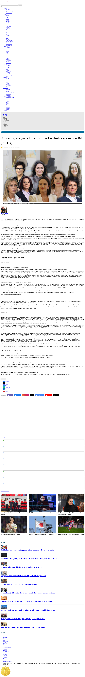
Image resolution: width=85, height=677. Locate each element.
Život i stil (5, 64)
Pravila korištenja (6, 651)
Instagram (26, 395)
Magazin (5, 77)
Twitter (4, 658)
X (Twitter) (7, 382)
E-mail (6, 391)
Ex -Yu (4, 121)
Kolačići (5, 654)
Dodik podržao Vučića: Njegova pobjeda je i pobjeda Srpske (23, 619)
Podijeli (3, 379)
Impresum (5, 655)
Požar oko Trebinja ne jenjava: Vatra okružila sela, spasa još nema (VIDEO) (29, 558)
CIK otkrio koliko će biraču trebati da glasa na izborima (21, 567)
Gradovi (5, 118)
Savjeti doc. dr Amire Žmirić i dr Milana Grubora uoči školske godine (27, 601)
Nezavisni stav (6, 128)
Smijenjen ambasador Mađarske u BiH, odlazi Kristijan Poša (23, 576)
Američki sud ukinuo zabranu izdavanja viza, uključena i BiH (23, 627)
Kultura (4, 54)
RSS (4, 660)
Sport (4, 30)
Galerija (3, 437)
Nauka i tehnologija (7, 96)
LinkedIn (7, 388)
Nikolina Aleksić (4, 213)
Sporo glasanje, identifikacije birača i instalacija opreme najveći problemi (28, 593)
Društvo (5, 119)
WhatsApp (7, 387)
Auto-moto (5, 88)
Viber (6, 384)
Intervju (4, 126)
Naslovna (5, 8)
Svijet (4, 123)
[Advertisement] (40, 407)
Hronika (5, 124)
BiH (4, 117)
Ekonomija (5, 46)
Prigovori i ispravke (5, 491)
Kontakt (5, 649)
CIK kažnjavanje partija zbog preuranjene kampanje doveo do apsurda (27, 550)
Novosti (5, 14)
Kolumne (5, 127)
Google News (40, 395)
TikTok (56, 395)
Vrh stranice (4, 635)
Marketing (5, 650)
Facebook (7, 381)
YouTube (49, 395)
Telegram (7, 385)
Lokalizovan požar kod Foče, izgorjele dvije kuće (19, 584)
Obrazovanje (6, 120)
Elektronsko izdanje (7, 661)
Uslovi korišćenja (6, 653)
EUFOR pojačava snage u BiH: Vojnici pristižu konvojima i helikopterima (28, 610)
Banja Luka (5, 125)
